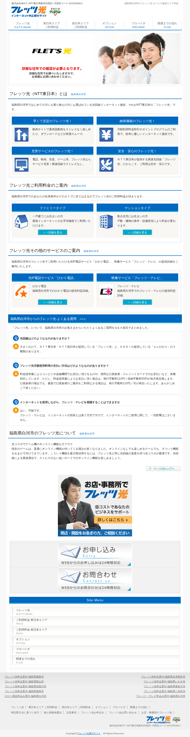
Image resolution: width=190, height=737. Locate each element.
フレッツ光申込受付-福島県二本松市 (164, 691)
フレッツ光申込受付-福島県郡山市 (24, 681)
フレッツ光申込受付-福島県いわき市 (164, 681)
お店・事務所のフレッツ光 (156, 712)
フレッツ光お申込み (92, 712)
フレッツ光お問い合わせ (123, 712)
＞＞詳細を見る (52, 232)
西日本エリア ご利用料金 (80, 25)
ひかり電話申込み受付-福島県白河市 (25, 696)
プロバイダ (138, 25)
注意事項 (71, 712)
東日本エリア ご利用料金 (51, 25)
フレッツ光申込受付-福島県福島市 (24, 676)
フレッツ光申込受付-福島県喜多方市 (164, 686)
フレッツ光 (22, 25)
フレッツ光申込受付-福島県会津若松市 (163, 676)
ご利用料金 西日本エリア (31, 631)
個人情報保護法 (53, 712)
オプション (109, 25)
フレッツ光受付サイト (89, 733)
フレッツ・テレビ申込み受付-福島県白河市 (160, 696)
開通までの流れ (167, 25)
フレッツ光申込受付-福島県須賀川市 (25, 686)
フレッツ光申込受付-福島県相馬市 (24, 691)
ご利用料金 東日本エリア (31, 621)
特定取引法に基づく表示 (25, 712)
